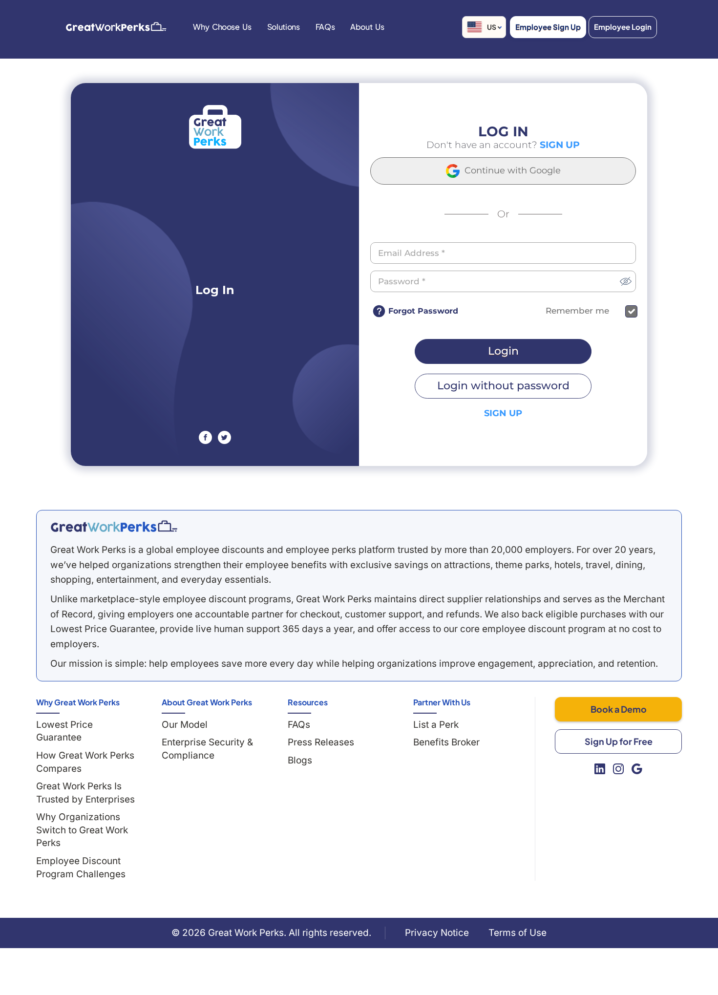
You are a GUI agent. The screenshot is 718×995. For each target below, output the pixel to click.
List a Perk (436, 724)
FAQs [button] (325, 26)
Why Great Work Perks (78, 702)
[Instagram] (618, 768)
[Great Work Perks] (113, 526)
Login (503, 351)
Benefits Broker (446, 742)
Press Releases (321, 742)
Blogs (300, 760)
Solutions (283, 26)
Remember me (577, 311)
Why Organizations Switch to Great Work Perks (82, 829)
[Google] (637, 768)
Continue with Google (511, 170)
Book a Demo (619, 709)
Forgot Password (423, 311)
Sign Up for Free (619, 741)
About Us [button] (367, 26)
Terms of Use (517, 932)
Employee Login (623, 26)
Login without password (503, 385)
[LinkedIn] (599, 768)
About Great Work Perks (207, 702)
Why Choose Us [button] (222, 26)
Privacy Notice (437, 932)
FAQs (299, 724)
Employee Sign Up (548, 26)
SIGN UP (560, 144)
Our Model (185, 724)
